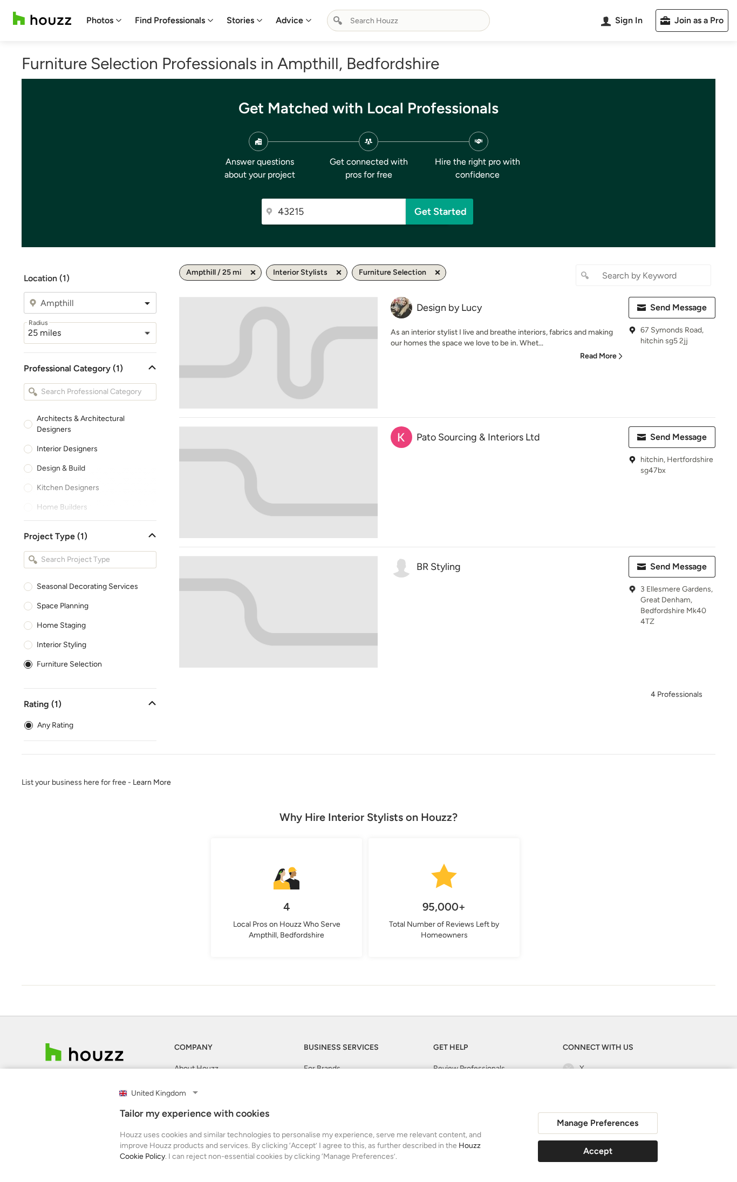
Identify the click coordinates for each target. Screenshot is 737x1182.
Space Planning (62, 605)
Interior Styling (61, 644)
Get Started (440, 212)
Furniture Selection (69, 664)
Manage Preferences (597, 1123)
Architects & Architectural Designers (81, 424)
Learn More (152, 782)
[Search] (338, 20)
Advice (289, 20)
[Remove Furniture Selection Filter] (437, 272)
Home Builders (62, 507)
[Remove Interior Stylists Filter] (339, 272)
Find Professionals (170, 20)
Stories (240, 20)
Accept (597, 1151)
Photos (99, 20)
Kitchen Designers (68, 487)
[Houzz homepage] (42, 18)
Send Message (678, 307)
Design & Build (61, 468)
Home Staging (61, 625)
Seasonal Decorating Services (87, 586)
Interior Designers (67, 448)
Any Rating (55, 725)
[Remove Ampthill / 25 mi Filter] (253, 272)
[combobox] (408, 20)
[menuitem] (104, 20)
